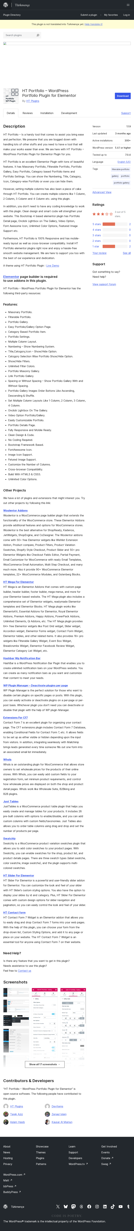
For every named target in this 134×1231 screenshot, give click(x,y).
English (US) (124, 161)
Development (69, 113)
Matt (7, 1180)
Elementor (11, 277)
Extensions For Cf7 (15, 717)
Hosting (8, 1158)
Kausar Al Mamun (62, 1122)
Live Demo (52, 265)
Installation (46, 113)
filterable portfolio (120, 169)
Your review (99, 253)
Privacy (7, 1164)
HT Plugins (32, 101)
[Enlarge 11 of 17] (81, 992)
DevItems (57, 1106)
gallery (115, 176)
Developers (75, 1158)
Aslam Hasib (17, 1122)
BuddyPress (12, 1192)
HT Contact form (14, 912)
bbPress (10, 1186)
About (6, 1146)
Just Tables (10, 801)
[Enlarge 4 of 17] (24, 1033)
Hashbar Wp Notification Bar (22, 658)
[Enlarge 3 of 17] (24, 1019)
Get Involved (109, 1146)
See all (127, 253)
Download (123, 96)
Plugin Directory (12, 14)
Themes (41, 1152)
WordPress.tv (78, 1164)
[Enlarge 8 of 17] (53, 992)
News (6, 1152)
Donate (107, 1158)
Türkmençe (17, 1206)
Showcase (42, 1146)
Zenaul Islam (59, 1114)
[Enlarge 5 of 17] (24, 1059)
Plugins (40, 1158)
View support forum (104, 284)
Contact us (24, 970)
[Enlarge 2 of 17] (24, 1004)
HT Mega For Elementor (18, 582)
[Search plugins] (38, 35)
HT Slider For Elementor (18, 875)
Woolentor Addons (15, 510)
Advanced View (101, 192)
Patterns (41, 1164)
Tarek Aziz (16, 1114)
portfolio (125, 176)
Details (11, 113)
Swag (106, 1164)
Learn (72, 1146)
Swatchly (9, 838)
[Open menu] (129, 5)
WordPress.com (14, 1174)
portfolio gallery (121, 183)
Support (126, 113)
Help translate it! (93, 24)
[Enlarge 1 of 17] (24, 992)
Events (105, 1152)
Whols (7, 759)
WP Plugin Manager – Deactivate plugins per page (35, 685)
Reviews (28, 113)
